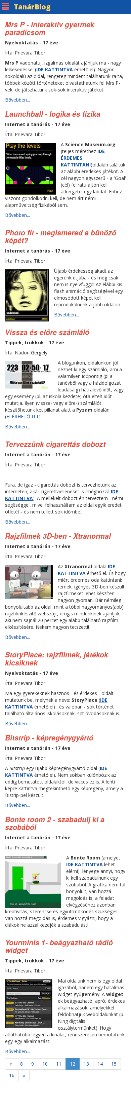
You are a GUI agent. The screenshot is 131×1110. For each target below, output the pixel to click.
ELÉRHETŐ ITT (22, 416)
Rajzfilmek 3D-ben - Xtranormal (58, 536)
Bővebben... (17, 100)
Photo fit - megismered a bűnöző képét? (60, 236)
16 (11, 1075)
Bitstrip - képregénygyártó (49, 737)
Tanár (32, 6)
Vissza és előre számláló (47, 332)
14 (100, 1064)
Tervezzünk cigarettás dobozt (55, 444)
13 (86, 1064)
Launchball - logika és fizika (52, 114)
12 (72, 1064)
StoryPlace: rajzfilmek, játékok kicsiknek (56, 658)
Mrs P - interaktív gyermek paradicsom (49, 28)
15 (114, 1064)
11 (58, 1064)
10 (45, 1064)
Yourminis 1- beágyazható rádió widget (59, 946)
